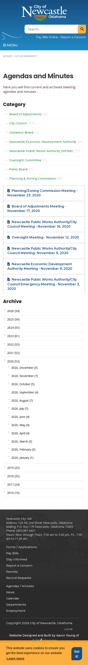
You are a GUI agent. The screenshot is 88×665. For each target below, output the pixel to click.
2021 (13, 353)
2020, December (24, 368)
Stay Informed (16, 559)
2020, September (24, 392)
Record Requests (18, 578)
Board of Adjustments (28, 114)
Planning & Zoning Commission (36, 178)
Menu (12, 45)
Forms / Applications (21, 547)
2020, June (20, 417)
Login (68, 629)
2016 (13, 493)
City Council (21, 123)
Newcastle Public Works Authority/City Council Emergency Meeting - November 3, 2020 (43, 284)
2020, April (20, 433)
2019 (13, 468)
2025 (13, 319)
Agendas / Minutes (20, 586)
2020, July (19, 408)
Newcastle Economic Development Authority (45, 142)
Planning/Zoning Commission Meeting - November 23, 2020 (42, 193)
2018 (13, 476)
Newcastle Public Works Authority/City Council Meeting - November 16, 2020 (42, 224)
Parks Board (21, 169)
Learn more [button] (15, 658)
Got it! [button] (76, 654)
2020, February (23, 449)
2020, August (22, 400)
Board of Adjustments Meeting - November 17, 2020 (36, 208)
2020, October (23, 384)
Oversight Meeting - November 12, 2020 (45, 237)
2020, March (21, 441)
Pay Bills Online (47, 37)
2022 (13, 344)
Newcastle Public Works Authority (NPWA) (44, 151)
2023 (13, 336)
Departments (16, 604)
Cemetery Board (24, 132)
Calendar (12, 598)
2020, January (22, 458)
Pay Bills (12, 553)
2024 (13, 328)
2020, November (24, 376)
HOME (7, 56)
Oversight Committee (28, 160)
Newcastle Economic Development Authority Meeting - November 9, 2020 (39, 266)
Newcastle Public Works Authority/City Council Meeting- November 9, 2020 (42, 251)
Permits (12, 571)
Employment (15, 610)
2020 (13, 361)
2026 (13, 311)
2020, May (20, 425)
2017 (13, 484)
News (10, 592)
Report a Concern (73, 37)
